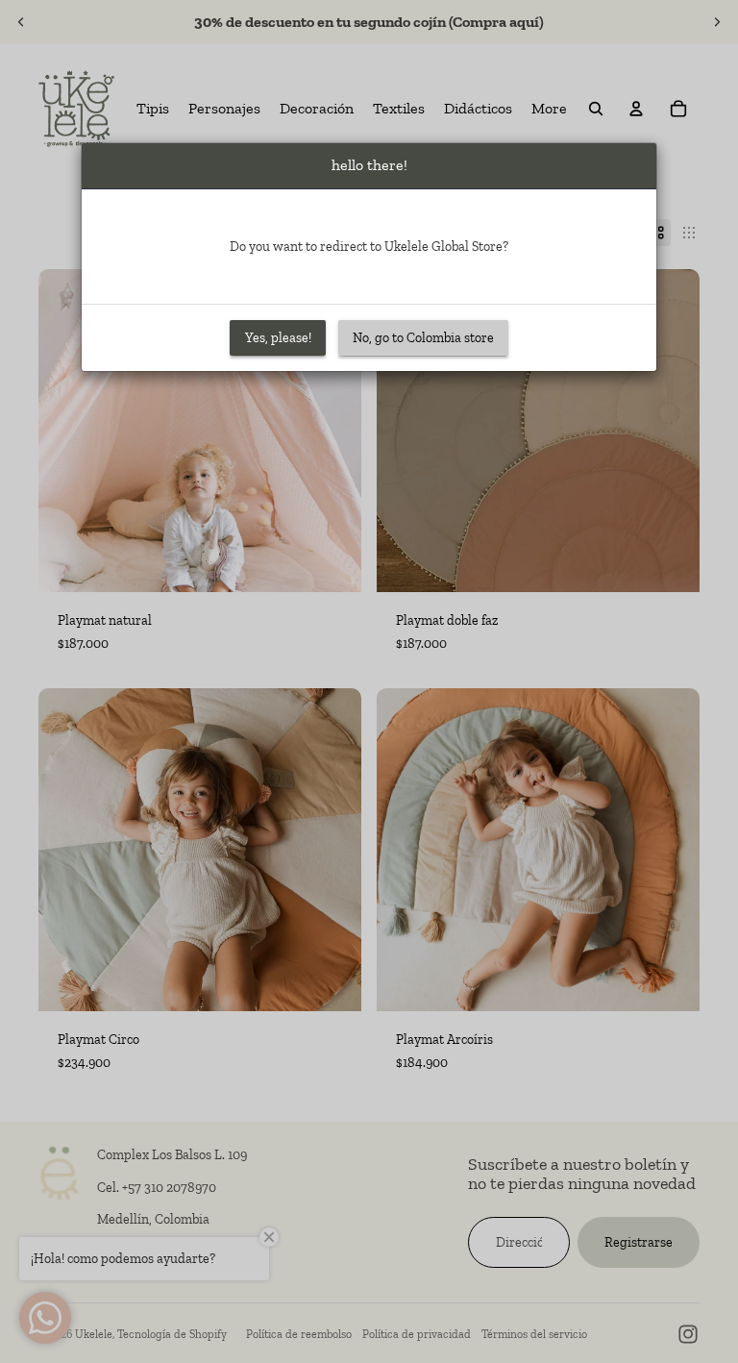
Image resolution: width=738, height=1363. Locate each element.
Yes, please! (278, 338)
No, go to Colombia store (423, 338)
